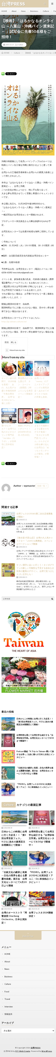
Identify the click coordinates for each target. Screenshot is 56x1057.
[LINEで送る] (2, 73)
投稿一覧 (41, 486)
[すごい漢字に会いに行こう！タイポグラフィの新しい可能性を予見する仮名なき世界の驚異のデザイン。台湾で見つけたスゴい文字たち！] (8, 570)
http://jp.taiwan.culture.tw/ (14, 321)
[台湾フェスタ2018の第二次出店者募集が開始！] (8, 518)
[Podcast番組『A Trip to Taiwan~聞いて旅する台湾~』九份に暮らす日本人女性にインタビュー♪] (8, 756)
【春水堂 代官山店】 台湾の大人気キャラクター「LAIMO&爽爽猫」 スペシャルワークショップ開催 (34, 540)
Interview (8, 1006)
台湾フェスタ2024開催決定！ (41, 914)
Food (6, 991)
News (23, 11)
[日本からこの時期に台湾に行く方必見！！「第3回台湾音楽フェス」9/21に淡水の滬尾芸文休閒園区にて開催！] (8, 724)
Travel (7, 999)
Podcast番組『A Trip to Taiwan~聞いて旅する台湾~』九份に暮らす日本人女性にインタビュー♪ (35, 754)
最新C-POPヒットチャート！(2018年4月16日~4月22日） (25, 430)
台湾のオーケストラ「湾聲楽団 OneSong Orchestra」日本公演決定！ (14, 917)
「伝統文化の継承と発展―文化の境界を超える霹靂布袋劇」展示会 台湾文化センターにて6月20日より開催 (34, 771)
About (14, 11)
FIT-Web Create (22, 1051)
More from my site (15, 350)
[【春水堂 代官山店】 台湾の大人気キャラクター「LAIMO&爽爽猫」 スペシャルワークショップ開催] (8, 542)
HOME (4, 11)
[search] (52, 599)
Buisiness (34, 11)
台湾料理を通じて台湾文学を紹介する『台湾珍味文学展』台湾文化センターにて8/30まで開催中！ (35, 738)
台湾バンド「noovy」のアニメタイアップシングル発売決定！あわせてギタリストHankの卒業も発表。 (41, 387)
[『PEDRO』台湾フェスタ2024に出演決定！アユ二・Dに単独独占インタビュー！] (8, 789)
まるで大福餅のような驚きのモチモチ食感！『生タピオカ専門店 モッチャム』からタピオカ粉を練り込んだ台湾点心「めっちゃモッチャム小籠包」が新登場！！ (41, 441)
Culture (46, 11)
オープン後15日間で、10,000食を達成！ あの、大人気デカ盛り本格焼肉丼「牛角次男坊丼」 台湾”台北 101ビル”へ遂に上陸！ (8, 390)
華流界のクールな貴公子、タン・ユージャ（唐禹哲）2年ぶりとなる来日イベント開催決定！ (25, 387)
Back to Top (28, 936)
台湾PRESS (35, 1048)
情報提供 (8, 1014)
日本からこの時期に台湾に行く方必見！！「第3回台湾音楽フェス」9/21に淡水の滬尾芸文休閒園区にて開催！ (34, 721)
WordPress (47, 1051)
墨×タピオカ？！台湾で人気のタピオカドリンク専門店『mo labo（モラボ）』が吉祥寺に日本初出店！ (8, 436)
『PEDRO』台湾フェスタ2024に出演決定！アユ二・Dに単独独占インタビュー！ (41, 877)
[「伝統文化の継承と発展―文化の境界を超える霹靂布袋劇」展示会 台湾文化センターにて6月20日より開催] (8, 773)
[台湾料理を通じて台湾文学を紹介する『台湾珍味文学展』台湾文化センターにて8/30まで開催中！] (8, 740)
